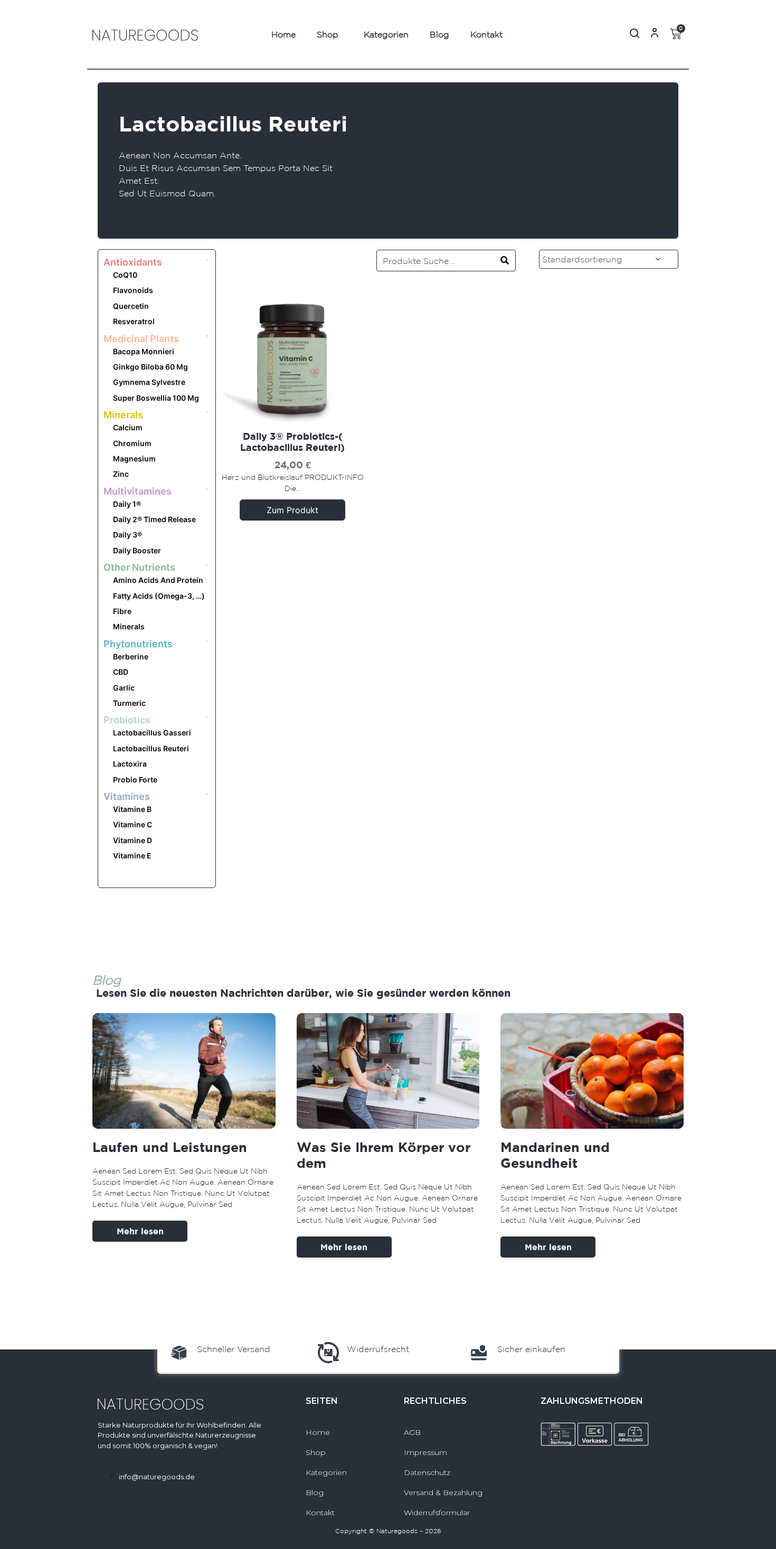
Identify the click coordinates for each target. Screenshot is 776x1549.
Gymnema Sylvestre (149, 381)
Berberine (130, 656)
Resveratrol (134, 321)
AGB (412, 1432)
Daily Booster (137, 550)
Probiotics (126, 719)
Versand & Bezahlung (443, 1492)
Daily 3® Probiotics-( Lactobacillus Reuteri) (292, 442)
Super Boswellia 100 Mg (156, 397)
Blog (439, 34)
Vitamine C (132, 824)
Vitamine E (132, 855)
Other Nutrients (139, 567)
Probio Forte (135, 779)
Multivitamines (137, 491)
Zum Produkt (292, 510)
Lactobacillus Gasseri (152, 732)
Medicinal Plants (141, 338)
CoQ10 (125, 274)
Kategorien (386, 34)
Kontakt (486, 34)
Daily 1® (127, 503)
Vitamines (126, 796)
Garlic (124, 687)
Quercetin (131, 305)
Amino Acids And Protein (158, 579)
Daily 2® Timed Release (154, 519)
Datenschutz (427, 1472)
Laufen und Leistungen (169, 1147)
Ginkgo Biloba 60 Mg (150, 366)
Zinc (121, 473)
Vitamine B (132, 809)
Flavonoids (133, 290)
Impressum (425, 1452)
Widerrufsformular (437, 1512)
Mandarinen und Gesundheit (555, 1154)
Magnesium (134, 458)
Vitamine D (132, 840)
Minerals (123, 414)
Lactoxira (130, 763)
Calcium (128, 427)
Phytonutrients (138, 643)
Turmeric (129, 702)
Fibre (122, 611)
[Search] (504, 260)
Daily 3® (127, 534)
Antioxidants (132, 262)
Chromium (132, 443)
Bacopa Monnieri (143, 351)
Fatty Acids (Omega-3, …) (159, 595)
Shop (327, 34)
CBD (120, 671)
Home (283, 34)
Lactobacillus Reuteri (151, 748)
